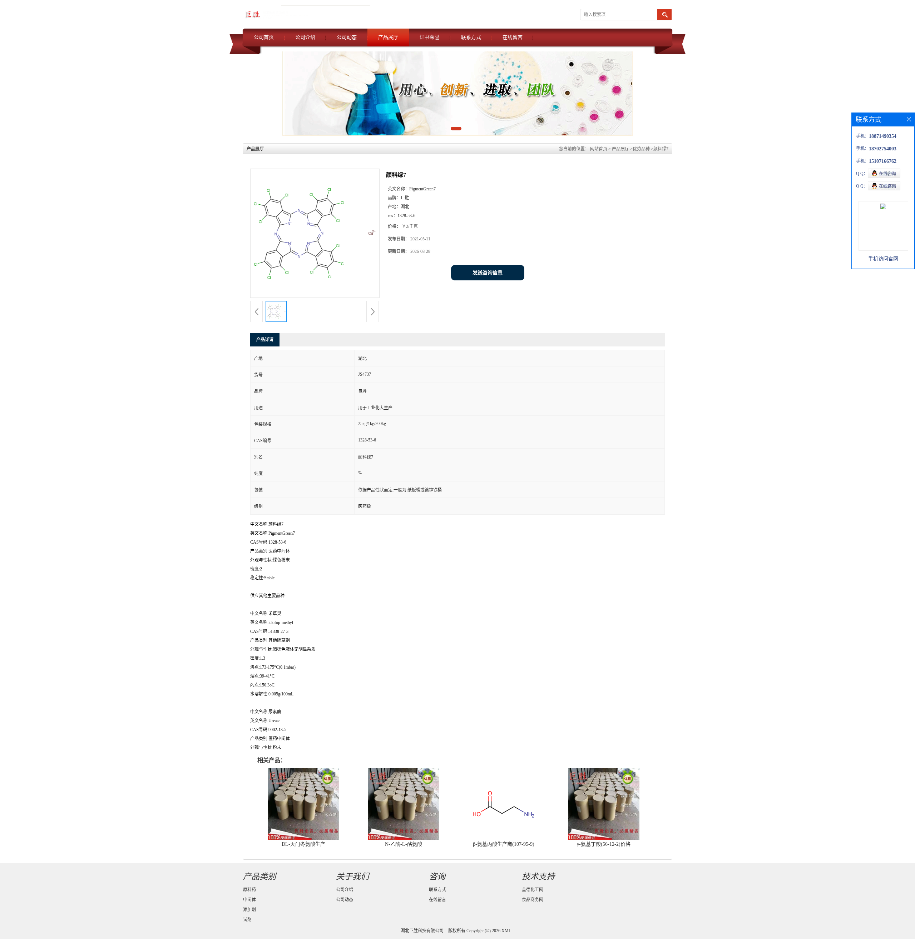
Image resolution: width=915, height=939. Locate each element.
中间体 (249, 899)
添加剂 (249, 909)
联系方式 (471, 37)
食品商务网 (532, 899)
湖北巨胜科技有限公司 (422, 930)
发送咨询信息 (488, 272)
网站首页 (598, 148)
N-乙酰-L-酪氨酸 (403, 844)
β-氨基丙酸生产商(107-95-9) (503, 844)
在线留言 (513, 37)
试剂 (247, 919)
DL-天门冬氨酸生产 (303, 844)
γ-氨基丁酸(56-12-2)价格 (603, 844)
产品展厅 (388, 37)
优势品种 (641, 148)
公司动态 (347, 37)
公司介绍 (305, 37)
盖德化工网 (532, 889)
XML (506, 930)
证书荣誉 (430, 37)
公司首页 (264, 37)
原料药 (249, 889)
